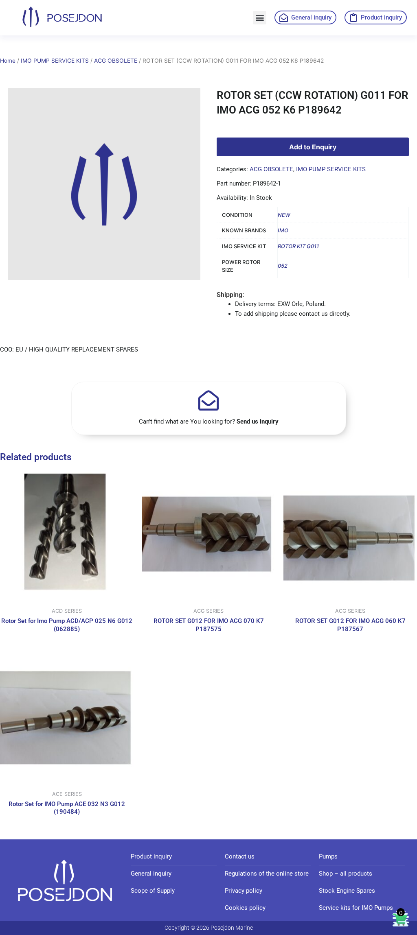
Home (7, 60)
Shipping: (230, 295)
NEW (284, 215)
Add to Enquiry (312, 147)
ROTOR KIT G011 (298, 246)
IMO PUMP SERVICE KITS (55, 60)
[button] (259, 17)
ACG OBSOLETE (115, 60)
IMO (283, 230)
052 (283, 265)
